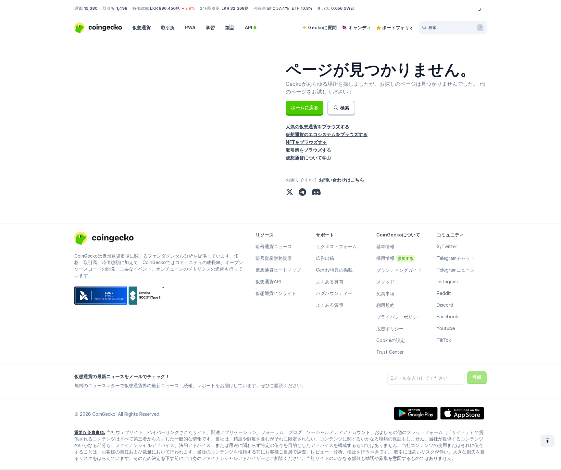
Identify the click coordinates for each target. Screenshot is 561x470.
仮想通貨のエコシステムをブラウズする (327, 134)
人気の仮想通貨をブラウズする (317, 126)
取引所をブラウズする (308, 150)
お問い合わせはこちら (341, 180)
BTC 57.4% (278, 8)
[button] (304, 107)
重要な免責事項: (89, 432)
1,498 (121, 8)
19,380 (90, 8)
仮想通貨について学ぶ (308, 157)
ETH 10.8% (302, 8)
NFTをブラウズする (306, 142)
